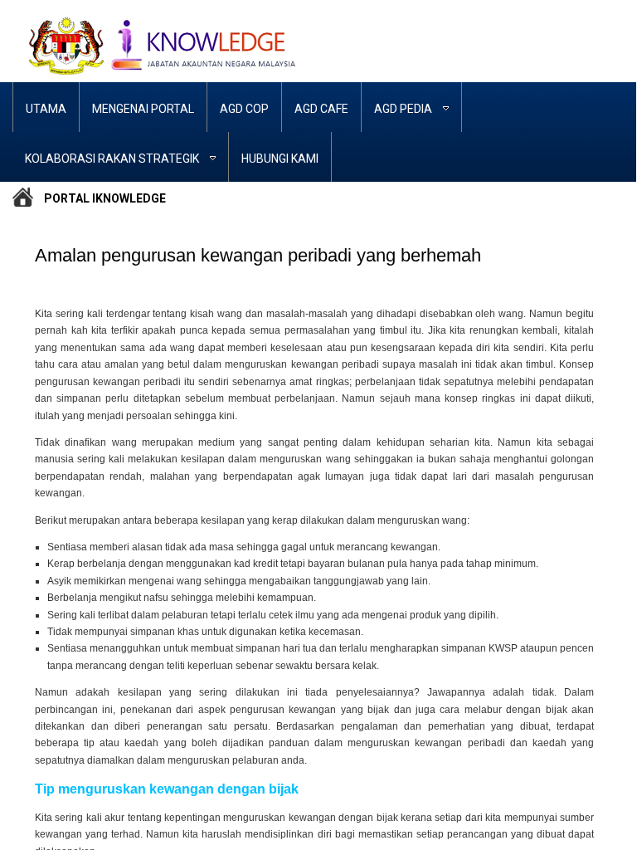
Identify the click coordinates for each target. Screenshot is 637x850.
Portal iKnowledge (105, 197)
